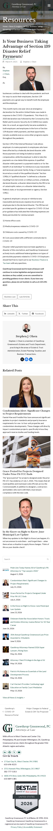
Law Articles (24, 296)
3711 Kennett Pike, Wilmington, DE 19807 (22, 768)
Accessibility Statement (33, 827)
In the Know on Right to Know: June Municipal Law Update (23, 533)
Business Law (10, 296)
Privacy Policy (16, 827)
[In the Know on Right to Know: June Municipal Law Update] (26, 512)
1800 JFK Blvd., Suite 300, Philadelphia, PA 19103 (25, 776)
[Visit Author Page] (26, 327)
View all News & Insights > (14, 697)
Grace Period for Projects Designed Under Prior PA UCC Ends (23, 473)
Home (5, 26)
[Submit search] (48, 559)
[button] (49, 5)
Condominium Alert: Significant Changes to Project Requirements (26, 412)
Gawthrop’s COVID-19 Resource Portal (10, 712)
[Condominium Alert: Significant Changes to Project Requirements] (26, 391)
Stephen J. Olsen (29, 62)
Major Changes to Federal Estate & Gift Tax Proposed (36, 710)
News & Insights (15, 26)
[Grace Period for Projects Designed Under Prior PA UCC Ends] (26, 452)
